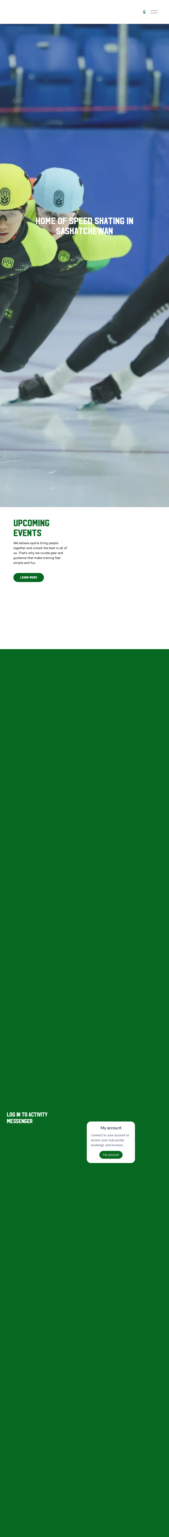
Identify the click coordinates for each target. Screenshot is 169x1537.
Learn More (28, 577)
